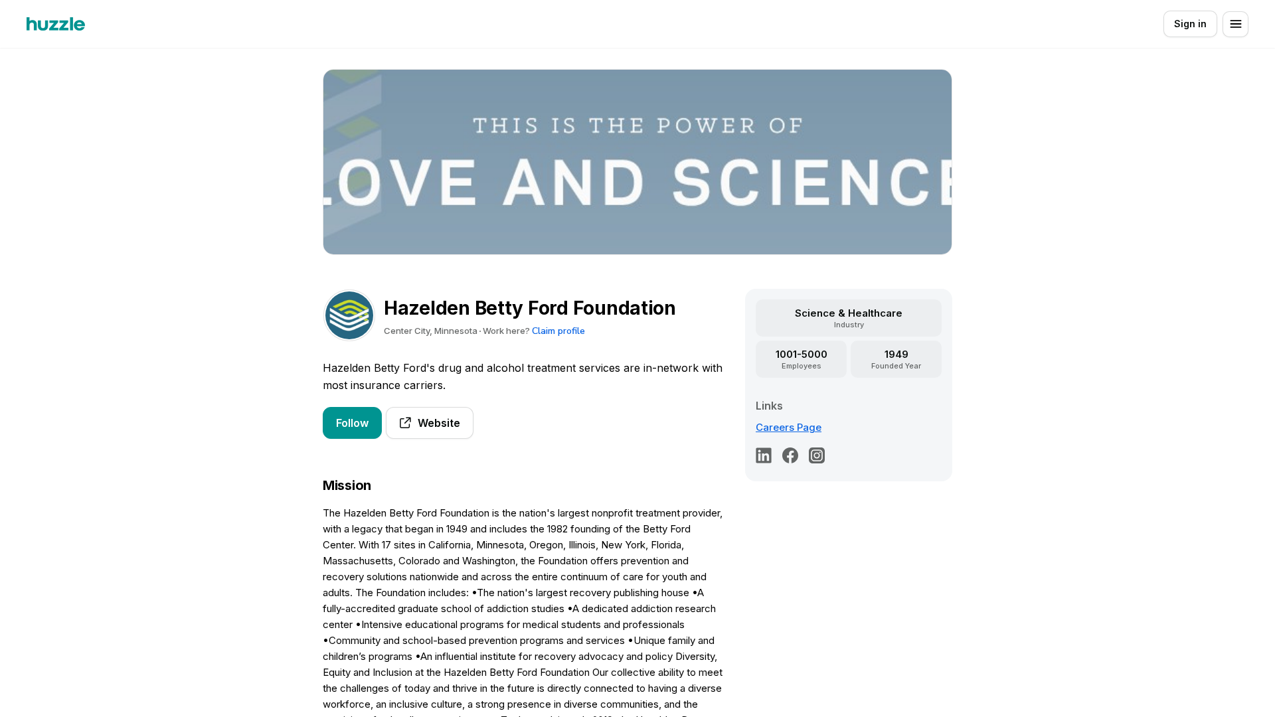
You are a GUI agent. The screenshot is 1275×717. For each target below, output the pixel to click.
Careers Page (788, 427)
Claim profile (558, 331)
